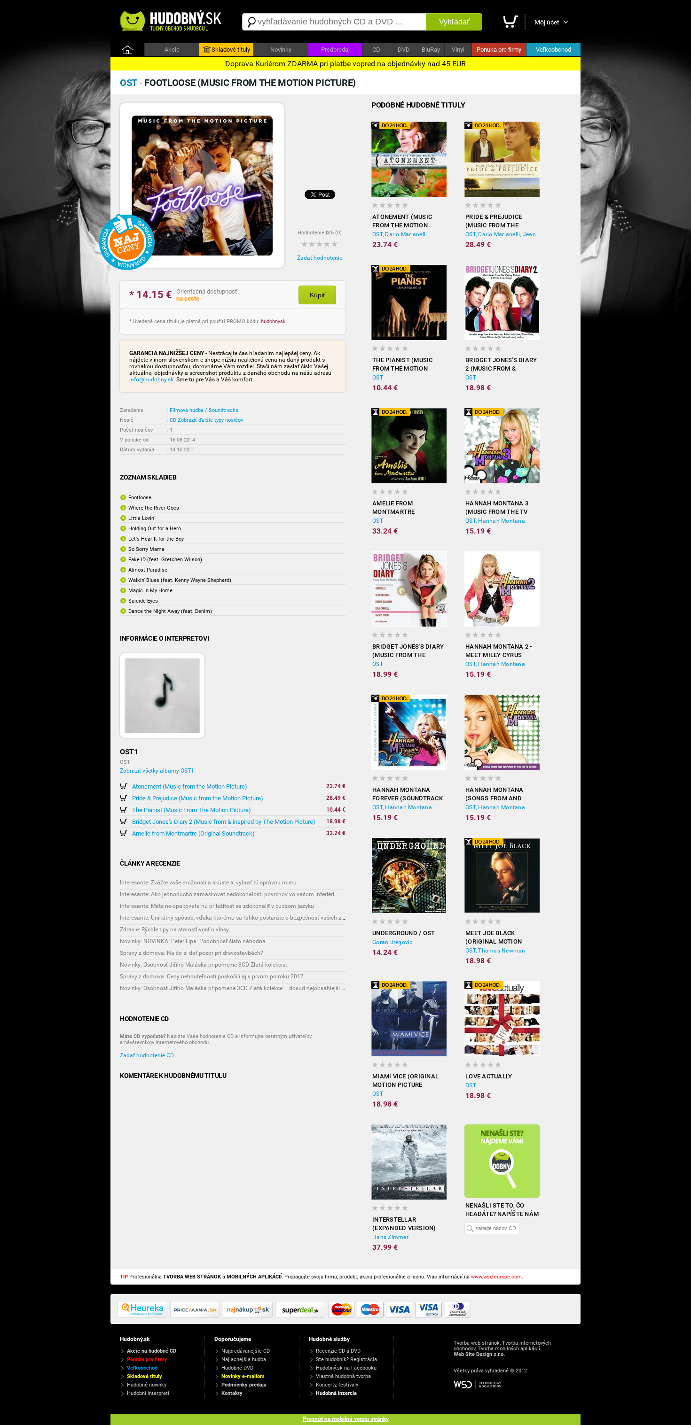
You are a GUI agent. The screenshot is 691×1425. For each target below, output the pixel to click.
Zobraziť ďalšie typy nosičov (210, 420)
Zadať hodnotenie (319, 258)
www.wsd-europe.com (496, 1277)
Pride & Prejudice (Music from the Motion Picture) (197, 798)
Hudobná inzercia (336, 1393)
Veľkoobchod (553, 49)
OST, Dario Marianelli (399, 234)
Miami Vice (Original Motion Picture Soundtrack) (405, 1081)
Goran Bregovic (392, 942)
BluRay (431, 49)
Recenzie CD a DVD (338, 1351)
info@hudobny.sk (151, 379)
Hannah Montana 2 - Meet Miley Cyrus (498, 650)
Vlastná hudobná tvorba (343, 1376)
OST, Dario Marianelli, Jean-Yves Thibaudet (502, 234)
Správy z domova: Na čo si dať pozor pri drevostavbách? (191, 953)
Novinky (280, 49)
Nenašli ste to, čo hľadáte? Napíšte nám (502, 1209)
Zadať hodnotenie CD (147, 1055)
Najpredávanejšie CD (245, 1351)
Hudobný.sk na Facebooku (346, 1368)
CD (376, 49)
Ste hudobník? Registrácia (346, 1359)
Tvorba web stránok (477, 1343)
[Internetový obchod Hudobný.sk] (171, 21)
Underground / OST (403, 933)
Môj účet (546, 22)
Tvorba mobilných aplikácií (509, 1349)
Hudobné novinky (146, 1385)
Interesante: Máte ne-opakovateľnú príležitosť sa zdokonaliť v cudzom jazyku (217, 906)
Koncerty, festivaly (337, 1385)
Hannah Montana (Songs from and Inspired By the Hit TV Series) (501, 794)
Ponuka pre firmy (499, 49)
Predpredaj (335, 49)
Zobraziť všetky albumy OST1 (157, 770)
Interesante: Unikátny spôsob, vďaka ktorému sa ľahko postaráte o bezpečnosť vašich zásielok (239, 917)
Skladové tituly (231, 49)
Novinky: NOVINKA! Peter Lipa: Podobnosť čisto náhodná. (193, 941)
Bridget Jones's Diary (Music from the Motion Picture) (408, 651)
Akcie (172, 49)
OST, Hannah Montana (495, 521)
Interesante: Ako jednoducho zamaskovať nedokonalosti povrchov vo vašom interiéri (227, 894)
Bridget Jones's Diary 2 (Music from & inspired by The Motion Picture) (223, 821)
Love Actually (488, 1076)
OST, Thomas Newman (495, 950)
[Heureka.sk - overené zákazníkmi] (144, 1316)
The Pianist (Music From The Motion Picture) (191, 809)
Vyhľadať (454, 22)
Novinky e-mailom (243, 1376)
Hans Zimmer (390, 1237)
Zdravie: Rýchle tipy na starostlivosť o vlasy (174, 929)
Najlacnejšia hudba (243, 1359)
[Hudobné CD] (196, 1316)
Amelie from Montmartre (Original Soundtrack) (193, 833)
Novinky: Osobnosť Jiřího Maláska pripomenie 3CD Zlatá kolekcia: (203, 964)
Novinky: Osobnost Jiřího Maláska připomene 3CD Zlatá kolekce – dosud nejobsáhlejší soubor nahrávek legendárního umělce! (280, 988)
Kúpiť (317, 295)
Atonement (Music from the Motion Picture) (189, 786)
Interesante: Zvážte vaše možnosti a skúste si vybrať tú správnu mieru (208, 882)
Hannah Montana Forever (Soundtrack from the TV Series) (407, 794)
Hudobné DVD (237, 1368)
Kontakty (232, 1393)
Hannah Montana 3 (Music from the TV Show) (496, 508)
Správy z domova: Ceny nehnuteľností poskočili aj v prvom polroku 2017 (212, 976)
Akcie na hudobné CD (151, 1351)
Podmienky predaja (244, 1385)
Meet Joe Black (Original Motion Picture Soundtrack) (499, 937)
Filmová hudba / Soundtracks (204, 410)
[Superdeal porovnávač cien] (301, 1316)
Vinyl (458, 49)
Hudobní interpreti (148, 1393)
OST (377, 377)
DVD (404, 49)
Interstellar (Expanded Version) (404, 1223)
